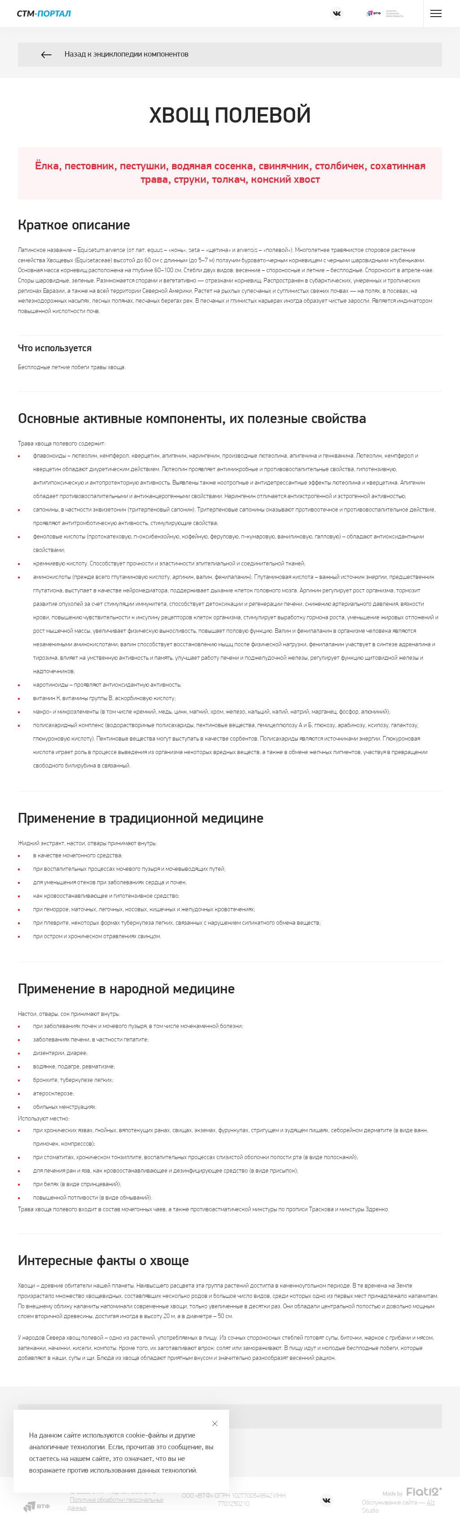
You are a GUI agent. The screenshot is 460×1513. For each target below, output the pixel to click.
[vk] (337, 13)
